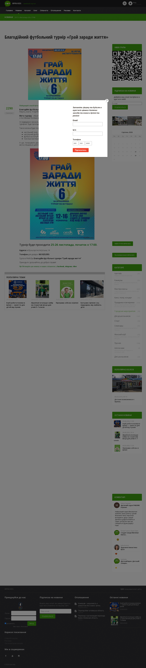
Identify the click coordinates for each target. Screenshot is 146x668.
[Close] (107, 100)
